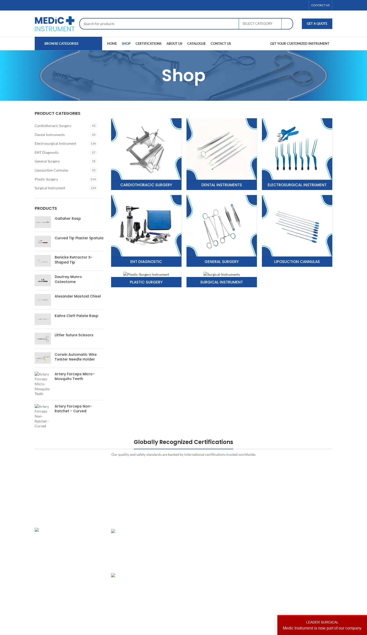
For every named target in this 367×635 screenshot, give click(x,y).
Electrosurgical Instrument (55, 143)
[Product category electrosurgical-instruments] (297, 154)
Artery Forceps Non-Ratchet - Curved (73, 409)
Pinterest (296, 557)
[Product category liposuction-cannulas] (297, 231)
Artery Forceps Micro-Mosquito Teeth (75, 377)
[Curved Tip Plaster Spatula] (43, 241)
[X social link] (291, 5)
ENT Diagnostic (47, 152)
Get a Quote (317, 24)
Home (243, 531)
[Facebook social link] (285, 5)
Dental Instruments (50, 134)
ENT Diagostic (198, 549)
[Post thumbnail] (128, 547)
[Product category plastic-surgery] (146, 280)
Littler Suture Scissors (74, 335)
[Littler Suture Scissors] (43, 338)
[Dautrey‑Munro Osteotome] (43, 280)
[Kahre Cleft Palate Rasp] (43, 319)
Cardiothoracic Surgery (53, 126)
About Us (245, 540)
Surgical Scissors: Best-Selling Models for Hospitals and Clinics (162, 585)
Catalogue (246, 557)
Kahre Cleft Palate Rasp (76, 316)
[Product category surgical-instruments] (221, 280)
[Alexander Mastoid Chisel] (43, 300)
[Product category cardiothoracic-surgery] (146, 154)
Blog (241, 566)
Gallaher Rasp (68, 218)
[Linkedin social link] (303, 5)
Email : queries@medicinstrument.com (71, 567)
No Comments (159, 607)
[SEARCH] (287, 24)
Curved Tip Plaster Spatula (79, 238)
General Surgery (47, 161)
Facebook (296, 540)
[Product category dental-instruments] (221, 154)
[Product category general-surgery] (221, 231)
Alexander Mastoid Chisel (78, 296)
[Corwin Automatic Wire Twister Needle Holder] (43, 358)
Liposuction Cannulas (51, 170)
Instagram (296, 531)
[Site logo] (54, 23)
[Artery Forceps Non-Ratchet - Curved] (43, 416)
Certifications (248, 549)
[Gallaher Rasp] (43, 222)
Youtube (295, 574)
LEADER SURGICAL (322, 625)
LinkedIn (295, 549)
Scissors (193, 557)
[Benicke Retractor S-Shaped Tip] (43, 261)
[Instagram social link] (297, 5)
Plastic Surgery (46, 179)
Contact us (246, 574)
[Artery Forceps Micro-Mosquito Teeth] (43, 384)
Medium (295, 566)
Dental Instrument (201, 540)
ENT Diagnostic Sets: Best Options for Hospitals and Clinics (162, 541)
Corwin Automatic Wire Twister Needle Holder (76, 357)
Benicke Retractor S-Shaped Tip (73, 260)
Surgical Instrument (50, 188)
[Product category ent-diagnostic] (146, 231)
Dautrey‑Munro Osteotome (68, 279)
